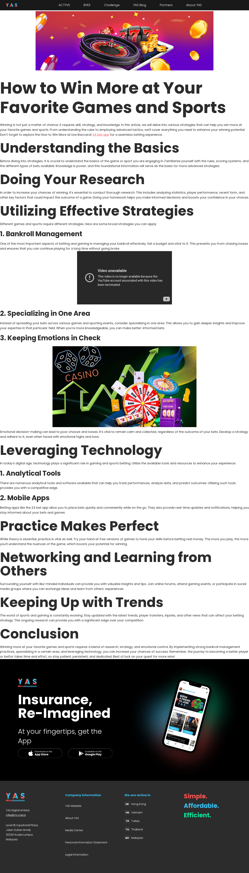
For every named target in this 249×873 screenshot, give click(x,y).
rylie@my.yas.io (16, 815)
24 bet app (100, 134)
